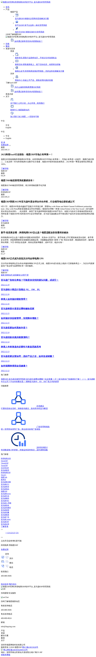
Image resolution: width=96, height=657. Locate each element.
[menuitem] (50, 6)
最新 (3, 275)
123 (14, 533)
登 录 (3, 142)
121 (8, 533)
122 (11, 533)
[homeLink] (25, 2)
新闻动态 (9, 275)
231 (17, 533)
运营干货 (25, 275)
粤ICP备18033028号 (30, 647)
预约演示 (12, 584)
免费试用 (4, 145)
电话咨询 (4, 584)
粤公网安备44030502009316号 (15, 650)
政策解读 (17, 275)
